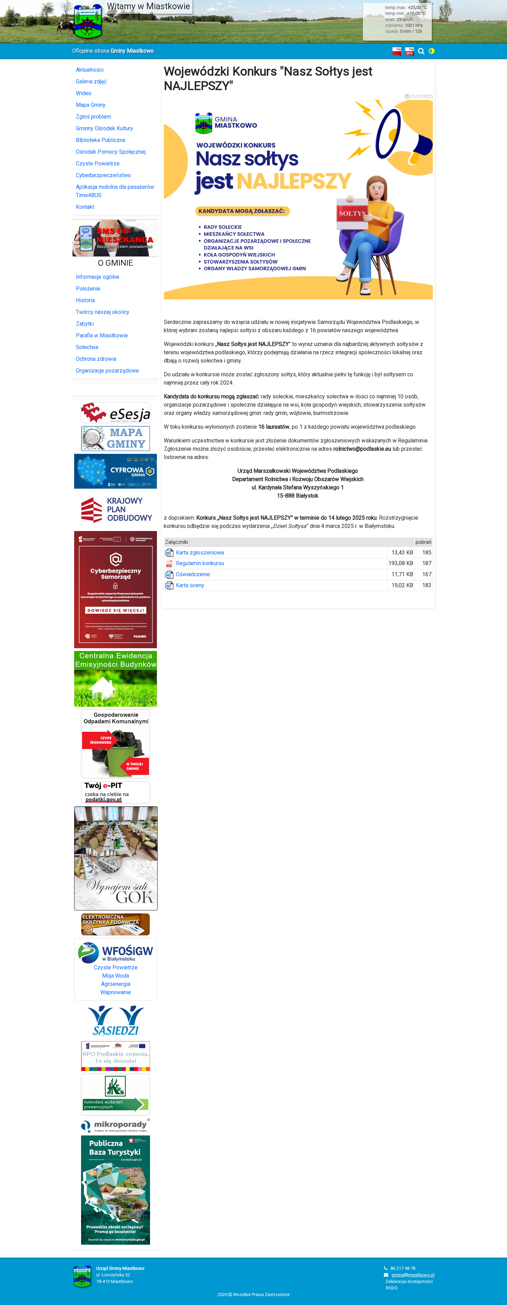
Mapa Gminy (91, 105)
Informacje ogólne (97, 277)
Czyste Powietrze (98, 163)
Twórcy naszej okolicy (102, 312)
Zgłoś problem (93, 116)
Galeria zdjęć (91, 81)
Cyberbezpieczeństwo (103, 175)
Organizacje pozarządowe (107, 370)
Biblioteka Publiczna (100, 140)
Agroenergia (115, 984)
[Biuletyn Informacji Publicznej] (396, 51)
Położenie (88, 288)
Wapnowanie (115, 992)
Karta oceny (190, 585)
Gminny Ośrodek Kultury (104, 128)
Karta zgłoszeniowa (200, 552)
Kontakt (85, 207)
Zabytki (85, 323)
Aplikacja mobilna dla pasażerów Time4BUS (115, 191)
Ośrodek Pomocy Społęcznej (111, 152)
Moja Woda (115, 975)
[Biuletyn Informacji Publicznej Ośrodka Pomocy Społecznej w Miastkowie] (409, 51)
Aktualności (89, 70)
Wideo (83, 93)
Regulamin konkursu (200, 563)
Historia (85, 300)
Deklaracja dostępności (409, 1281)
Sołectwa (87, 347)
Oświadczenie (193, 574)
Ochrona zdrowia (96, 359)
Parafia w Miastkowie (102, 335)
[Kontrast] (432, 51)
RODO (392, 1288)
